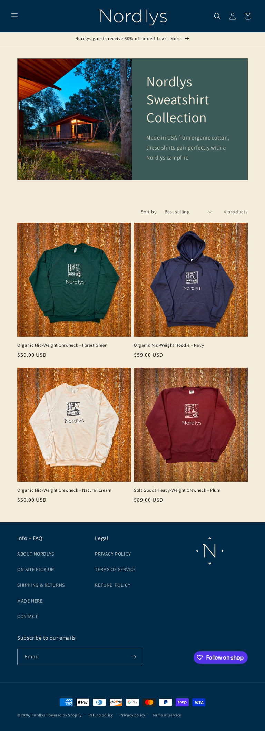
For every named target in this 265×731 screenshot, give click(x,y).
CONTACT (27, 616)
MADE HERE (29, 601)
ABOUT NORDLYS (35, 554)
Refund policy (101, 715)
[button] (14, 16)
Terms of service (166, 715)
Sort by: (149, 212)
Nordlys (38, 715)
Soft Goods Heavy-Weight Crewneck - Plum (177, 490)
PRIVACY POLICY (113, 554)
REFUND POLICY (112, 585)
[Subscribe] (133, 657)
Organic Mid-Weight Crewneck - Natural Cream (64, 490)
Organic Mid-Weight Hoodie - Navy (169, 345)
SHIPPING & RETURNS (41, 585)
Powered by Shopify (64, 715)
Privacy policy (132, 715)
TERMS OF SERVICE (115, 569)
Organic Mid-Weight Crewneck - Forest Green (62, 345)
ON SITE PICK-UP (35, 569)
